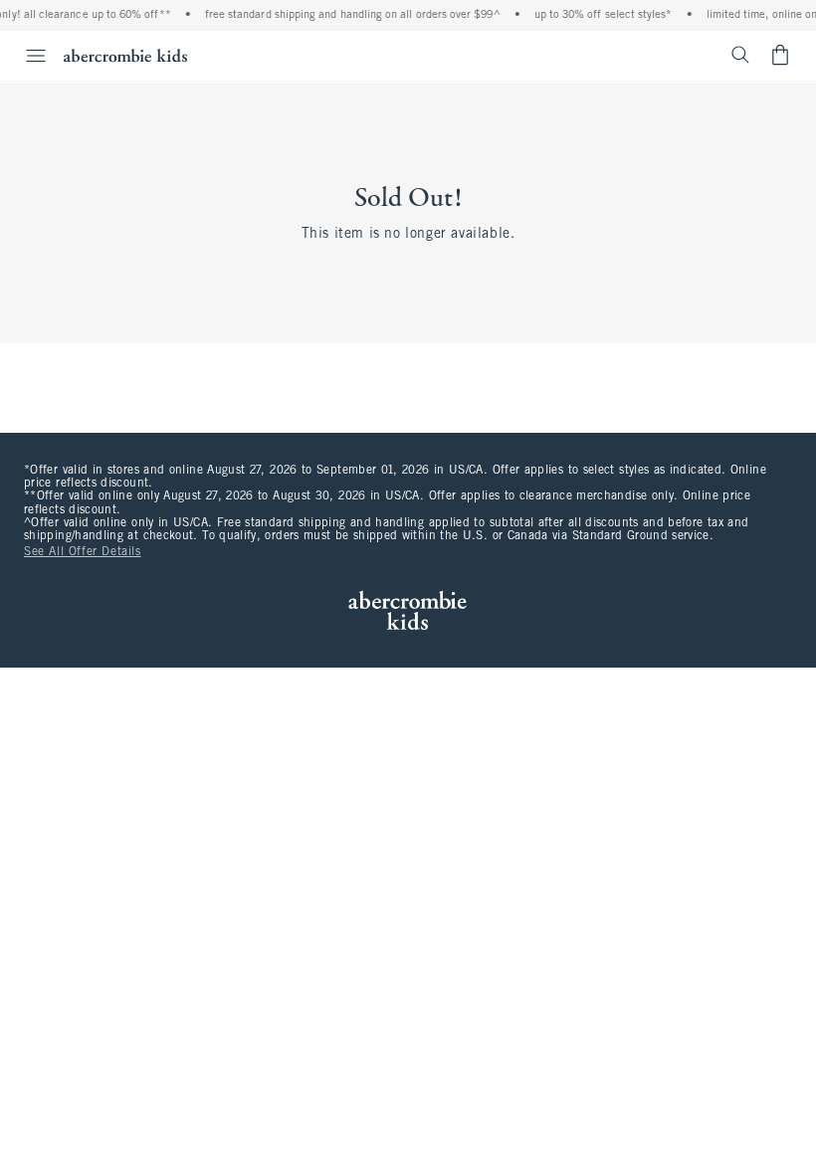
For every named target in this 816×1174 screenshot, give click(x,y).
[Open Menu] (26, 56)
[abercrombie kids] (125, 55)
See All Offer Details (82, 552)
